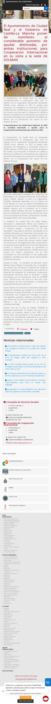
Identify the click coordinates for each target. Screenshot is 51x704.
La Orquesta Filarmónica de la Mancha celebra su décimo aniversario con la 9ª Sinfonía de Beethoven (25, 374)
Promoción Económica (11, 590)
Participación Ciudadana (11, 664)
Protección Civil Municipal (12, 591)
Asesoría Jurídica (9, 527)
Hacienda (7, 577)
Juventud (7, 583)
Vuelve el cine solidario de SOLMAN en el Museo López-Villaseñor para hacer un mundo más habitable (25, 382)
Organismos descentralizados (9, 534)
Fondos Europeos (9, 524)
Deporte (6, 567)
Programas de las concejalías (9, 544)
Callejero (6, 610)
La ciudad (5, 606)
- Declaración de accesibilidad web (25, 679)
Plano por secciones (10, 628)
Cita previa (7, 613)
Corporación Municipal (11, 519)
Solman (27, 333)
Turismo (6, 601)
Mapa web (7, 625)
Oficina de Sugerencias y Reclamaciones (11, 657)
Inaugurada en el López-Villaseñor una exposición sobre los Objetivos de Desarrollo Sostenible (25, 390)
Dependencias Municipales (8, 615)
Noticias (6, 626)
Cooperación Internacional (14, 333)
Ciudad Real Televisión (11, 557)
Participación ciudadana (11, 587)
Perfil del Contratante (10, 525)
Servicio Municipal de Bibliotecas (10, 595)
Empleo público (8, 537)
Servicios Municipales (9, 555)
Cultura (6, 565)
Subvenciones (8, 530)
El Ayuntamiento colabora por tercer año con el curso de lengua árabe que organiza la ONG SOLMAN (25, 357)
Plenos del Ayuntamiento (11, 520)
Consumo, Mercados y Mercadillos (11, 559)
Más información (25, 701)
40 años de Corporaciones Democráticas (12, 643)
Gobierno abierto (7, 649)
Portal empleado (32, 5)
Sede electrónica (7, 671)
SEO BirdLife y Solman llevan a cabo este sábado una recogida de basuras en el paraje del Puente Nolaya (25, 348)
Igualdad (7, 578)
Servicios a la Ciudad (10, 593)
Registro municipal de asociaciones (11, 634)
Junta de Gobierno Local (11, 522)
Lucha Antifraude (9, 552)
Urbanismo (7, 603)
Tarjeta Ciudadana (10, 636)
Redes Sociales (8, 630)
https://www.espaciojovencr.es (20, 443)
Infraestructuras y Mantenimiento (9, 581)
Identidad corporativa (10, 550)
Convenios (7, 529)
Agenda (6, 608)
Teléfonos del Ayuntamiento (8, 639)
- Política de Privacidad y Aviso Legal (25, 676)
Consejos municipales (11, 659)
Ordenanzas (8, 532)
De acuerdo (25, 697)
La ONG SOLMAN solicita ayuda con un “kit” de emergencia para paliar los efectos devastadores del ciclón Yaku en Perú (25, 366)
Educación (7, 568)
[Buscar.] (46, 8)
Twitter (36, 329)
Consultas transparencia (11, 611)
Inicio (4, 515)
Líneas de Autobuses (10, 623)
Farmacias (7, 618)
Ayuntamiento (7, 517)
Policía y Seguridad (10, 588)
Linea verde (7, 654)
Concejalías (7, 542)
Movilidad (7, 585)
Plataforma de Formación (12, 631)
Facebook (23, 329)
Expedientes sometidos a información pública (11, 667)
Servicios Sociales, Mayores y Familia (9, 599)
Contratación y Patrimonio (12, 562)
